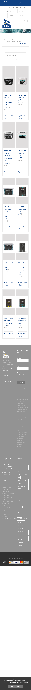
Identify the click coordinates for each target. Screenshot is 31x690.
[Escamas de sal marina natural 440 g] (22, 135)
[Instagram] (8, 381)
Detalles (11, 115)
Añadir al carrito (6, 117)
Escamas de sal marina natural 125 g (22, 320)
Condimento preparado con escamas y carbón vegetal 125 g (22, 267)
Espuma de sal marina (21, 487)
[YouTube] (10, 381)
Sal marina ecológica (20, 533)
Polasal (19, 516)
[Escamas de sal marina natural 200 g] (9, 247)
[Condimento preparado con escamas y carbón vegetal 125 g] (22, 247)
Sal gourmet (21, 522)
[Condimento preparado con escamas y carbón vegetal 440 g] (9, 135)
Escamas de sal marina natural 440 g (22, 153)
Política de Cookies (6, 479)
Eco (19, 477)
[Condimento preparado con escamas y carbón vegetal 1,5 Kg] (9, 79)
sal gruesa (20, 525)
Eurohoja (20, 491)
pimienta (20, 513)
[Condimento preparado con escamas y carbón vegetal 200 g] (9, 191)
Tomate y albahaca (22, 545)
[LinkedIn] (13, 381)
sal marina (20, 528)
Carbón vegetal (21, 471)
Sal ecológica (21, 519)
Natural (20, 510)
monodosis (20, 504)
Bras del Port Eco (22, 463)
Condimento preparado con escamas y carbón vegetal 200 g (8, 211)
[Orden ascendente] (24, 51)
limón (19, 501)
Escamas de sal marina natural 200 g (8, 265)
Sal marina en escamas (21, 538)
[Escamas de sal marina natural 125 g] (22, 302)
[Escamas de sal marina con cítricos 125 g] (9, 302)
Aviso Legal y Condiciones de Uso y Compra (7, 466)
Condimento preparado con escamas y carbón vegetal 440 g (8, 155)
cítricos (25, 474)
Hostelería (20, 498)
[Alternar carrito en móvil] (24, 21)
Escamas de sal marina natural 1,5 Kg (22, 97)
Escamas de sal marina (22, 482)
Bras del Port (23, 557)
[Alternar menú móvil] (28, 21)
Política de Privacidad (23, 374)
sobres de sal (21, 542)
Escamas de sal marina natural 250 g (22, 209)
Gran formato (21, 495)
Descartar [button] (23, 4)
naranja (20, 507)
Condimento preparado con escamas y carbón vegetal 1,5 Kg (8, 100)
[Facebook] (3, 381)
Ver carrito (24, 44)
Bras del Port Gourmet (21, 467)
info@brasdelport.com (8, 373)
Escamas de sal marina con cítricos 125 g (8, 320)
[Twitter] (5, 381)
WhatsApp (5, 375)
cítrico (19, 474)
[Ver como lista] (17, 59)
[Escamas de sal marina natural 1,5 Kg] (22, 79)
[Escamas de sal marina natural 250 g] (22, 191)
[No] (29, 683)
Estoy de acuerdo (15, 686)
